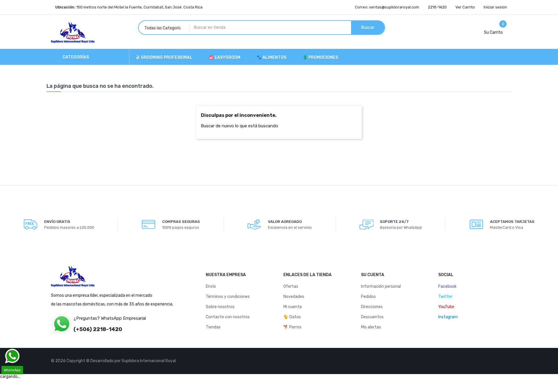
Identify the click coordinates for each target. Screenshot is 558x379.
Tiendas (213, 327)
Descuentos (372, 316)
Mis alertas (371, 327)
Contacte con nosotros (228, 316)
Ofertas (290, 286)
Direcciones (372, 306)
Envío (211, 286)
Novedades (293, 296)
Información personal (381, 286)
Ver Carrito (465, 7)
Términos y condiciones (228, 296)
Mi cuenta (292, 306)
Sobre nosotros (220, 306)
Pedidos (368, 296)
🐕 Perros (292, 327)
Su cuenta (372, 274)
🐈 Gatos (292, 316)
